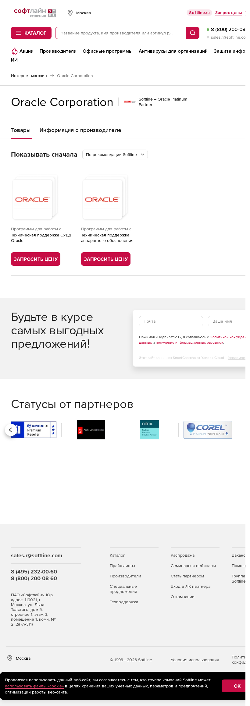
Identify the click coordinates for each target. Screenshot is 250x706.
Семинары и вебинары (193, 565)
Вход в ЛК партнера (190, 586)
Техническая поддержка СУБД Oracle (41, 237)
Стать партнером (187, 575)
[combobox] (115, 154)
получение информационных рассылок (189, 342)
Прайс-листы (122, 565)
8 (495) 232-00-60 (34, 571)
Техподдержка (124, 601)
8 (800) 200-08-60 (34, 578)
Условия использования (195, 659)
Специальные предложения (123, 589)
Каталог (117, 555)
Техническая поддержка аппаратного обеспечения (107, 237)
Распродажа (183, 555)
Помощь (240, 565)
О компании (183, 596)
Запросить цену (36, 259)
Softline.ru (199, 12)
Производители (125, 575)
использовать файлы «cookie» (34, 685)
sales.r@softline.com (230, 37)
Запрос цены (228, 12)
